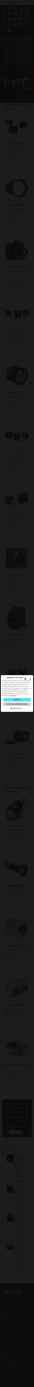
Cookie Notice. (13, 695)
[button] (17, 708)
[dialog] (17, 693)
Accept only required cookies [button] (17, 704)
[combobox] (25, 679)
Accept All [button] (17, 699)
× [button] (30, 679)
